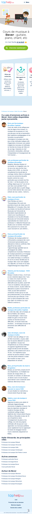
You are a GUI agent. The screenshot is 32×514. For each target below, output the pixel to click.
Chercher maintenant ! (17, 48)
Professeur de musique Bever (10, 464)
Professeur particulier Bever (10, 459)
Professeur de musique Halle (10, 447)
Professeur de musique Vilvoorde (11, 445)
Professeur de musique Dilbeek (11, 442)
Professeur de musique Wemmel (11, 473)
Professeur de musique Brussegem (12, 483)
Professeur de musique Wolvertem (12, 481)
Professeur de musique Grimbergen (12, 450)
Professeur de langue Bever (10, 461)
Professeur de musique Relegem (11, 478)
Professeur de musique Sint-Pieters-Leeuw (14, 452)
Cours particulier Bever (8, 467)
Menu (27, 2)
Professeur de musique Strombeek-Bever (14, 476)
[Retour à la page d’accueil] (8, 2)
